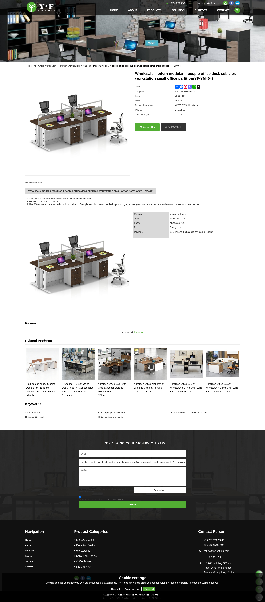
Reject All (115, 589)
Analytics (127, 594)
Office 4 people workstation (111, 412)
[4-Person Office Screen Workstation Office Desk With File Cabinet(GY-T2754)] (186, 364)
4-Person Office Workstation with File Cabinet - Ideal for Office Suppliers (149, 388)
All (35, 66)
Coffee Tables (83, 561)
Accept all (149, 589)
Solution (178, 10)
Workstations (83, 550)
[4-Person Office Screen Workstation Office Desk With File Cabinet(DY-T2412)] (222, 364)
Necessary (114, 594)
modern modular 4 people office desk (189, 412)
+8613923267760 (178, 3)
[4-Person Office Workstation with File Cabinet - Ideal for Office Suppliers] (150, 364)
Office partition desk (34, 417)
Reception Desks (85, 545)
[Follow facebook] (231, 3)
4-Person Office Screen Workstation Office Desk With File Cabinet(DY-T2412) (222, 388)
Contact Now (149, 127)
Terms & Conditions (116, 499)
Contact (223, 10)
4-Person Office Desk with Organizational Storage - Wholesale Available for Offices (112, 390)
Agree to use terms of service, (101, 499)
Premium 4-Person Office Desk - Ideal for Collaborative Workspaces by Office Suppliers (78, 390)
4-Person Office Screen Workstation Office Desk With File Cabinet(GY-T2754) (186, 388)
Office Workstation (47, 66)
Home (114, 10)
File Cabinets (83, 566)
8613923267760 (213, 557)
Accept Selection (132, 589)
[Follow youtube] (225, 3)
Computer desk (32, 412)
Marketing (154, 594)
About (132, 10)
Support (201, 10)
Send (132, 504)
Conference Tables (86, 556)
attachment (162, 490)
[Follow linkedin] (237, 3)
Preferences (140, 594)
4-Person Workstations (69, 66)
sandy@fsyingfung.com (209, 3)
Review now (139, 332)
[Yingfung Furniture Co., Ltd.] (40, 7)
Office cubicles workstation (111, 417)
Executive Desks (85, 540)
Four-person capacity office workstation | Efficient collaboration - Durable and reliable (41, 390)
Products (154, 10)
